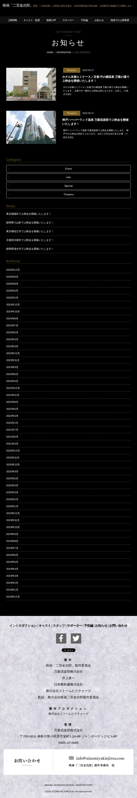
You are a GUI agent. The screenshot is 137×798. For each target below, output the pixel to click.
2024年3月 (12, 346)
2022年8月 (12, 402)
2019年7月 (12, 548)
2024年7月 (12, 325)
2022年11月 (12, 395)
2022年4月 (12, 415)
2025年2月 (12, 297)
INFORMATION (64, 52)
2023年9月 (12, 367)
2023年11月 (12, 360)
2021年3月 (12, 443)
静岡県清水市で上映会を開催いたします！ (30, 248)
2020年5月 (12, 478)
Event (68, 168)
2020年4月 (12, 485)
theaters (72, 70)
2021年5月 (12, 436)
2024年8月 (12, 318)
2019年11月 (12, 520)
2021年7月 (12, 429)
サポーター (74, 625)
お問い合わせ (118, 625)
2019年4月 (12, 568)
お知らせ (101, 625)
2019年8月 (12, 541)
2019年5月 (12, 561)
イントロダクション (23, 625)
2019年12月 (13, 513)
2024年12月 (13, 304)
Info (68, 177)
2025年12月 (13, 269)
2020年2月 (12, 499)
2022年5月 (12, 408)
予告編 (88, 625)
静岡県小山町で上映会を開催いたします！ (30, 222)
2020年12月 (13, 450)
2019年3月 (12, 575)
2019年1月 (12, 589)
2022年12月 (13, 388)
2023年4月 (12, 381)
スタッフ (59, 625)
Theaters (69, 194)
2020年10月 (13, 464)
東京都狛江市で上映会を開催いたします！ (30, 231)
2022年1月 (12, 422)
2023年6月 (12, 374)
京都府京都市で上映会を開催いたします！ (30, 240)
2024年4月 (12, 339)
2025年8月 (12, 283)
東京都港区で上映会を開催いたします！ (28, 213)
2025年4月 (12, 290)
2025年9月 (12, 276)
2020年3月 (12, 492)
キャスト (45, 625)
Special (68, 185)
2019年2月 (12, 582)
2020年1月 (12, 506)
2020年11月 (12, 457)
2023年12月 (13, 353)
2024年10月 (13, 311)
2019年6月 (12, 555)
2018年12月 (13, 596)
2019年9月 (12, 534)
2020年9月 (12, 471)
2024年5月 (12, 332)
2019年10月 (13, 527)
